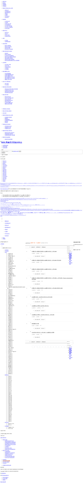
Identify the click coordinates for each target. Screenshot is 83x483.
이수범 (10, 361)
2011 (10, 390)
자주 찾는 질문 (8, 64)
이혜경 (10, 341)
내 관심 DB (7, 28)
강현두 (10, 337)
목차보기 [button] (42, 256)
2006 (10, 396)
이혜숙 (10, 309)
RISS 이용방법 (8, 45)
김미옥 (10, 332)
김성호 (10, 346)
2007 (10, 395)
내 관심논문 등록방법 (9, 55)
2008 (9, 394)
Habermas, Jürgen (12, 329)
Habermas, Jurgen (12, 351)
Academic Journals (8, 117)
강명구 (10, 306)
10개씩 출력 (69, 345)
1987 (9, 417)
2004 (10, 398)
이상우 (10, 335)
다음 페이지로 (63, 347)
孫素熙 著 (10, 340)
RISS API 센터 (5, 94)
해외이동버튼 (3, 481)
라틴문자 (4, 175)
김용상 (10, 327)
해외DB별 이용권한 (9, 133)
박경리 (10, 253)
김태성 (10, 342)
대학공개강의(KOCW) (9, 440)
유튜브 (4, 479)
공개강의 (7, 17)
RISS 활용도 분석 (6, 71)
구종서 (10, 368)
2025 (9, 377)
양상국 (10, 267)
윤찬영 (10, 301)
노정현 (10, 321)
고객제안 (7, 68)
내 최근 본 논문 (8, 23)
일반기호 (4, 178)
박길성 (10, 331)
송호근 (10, 254)
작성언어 (7, 422)
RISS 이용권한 (8, 54)
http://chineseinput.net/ (4, 188)
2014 (9, 389)
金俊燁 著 (10, 298)
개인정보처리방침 (6, 460)
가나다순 (7, 251)
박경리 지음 (11, 256)
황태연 (10, 315)
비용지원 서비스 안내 (9, 90)
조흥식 (10, 313)
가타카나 (4, 162)
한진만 (10, 311)
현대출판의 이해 (35, 323)
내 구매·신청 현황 (8, 26)
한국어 (11, 423)
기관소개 (4, 463)
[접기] (73, 247)
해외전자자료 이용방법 (9, 59)
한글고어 (4, 164)
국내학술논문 (7, 11)
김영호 (10, 345)
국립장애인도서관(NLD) (10, 452)
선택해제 (2, 243)
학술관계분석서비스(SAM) (10, 444)
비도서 (10, 428)
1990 (10, 414)
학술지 (6, 13)
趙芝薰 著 (10, 273)
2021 (9, 381)
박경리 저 (10, 284)
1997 (10, 406)
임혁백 (10, 318)
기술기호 (4, 172)
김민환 (10, 314)
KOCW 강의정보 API (9, 97)
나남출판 (11, 261)
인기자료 (7, 84)
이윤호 (10, 355)
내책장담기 (38, 341)
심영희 (10, 320)
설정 (4, 38)
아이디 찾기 (7, 34)
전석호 (10, 278)
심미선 (10, 372)
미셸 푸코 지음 (11, 275)
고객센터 (4, 4)
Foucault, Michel (12, 266)
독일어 (4, 168)
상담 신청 (7, 65)
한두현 (10, 303)
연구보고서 (7, 16)
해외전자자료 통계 (6, 137)
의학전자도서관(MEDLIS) (10, 449)
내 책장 (6, 22)
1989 (9, 415)
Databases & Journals (6, 124)
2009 (9, 393)
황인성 (10, 326)
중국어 (4, 163)
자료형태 (7, 426)
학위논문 (7, 10)
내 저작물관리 (8, 24)
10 (30, 331)
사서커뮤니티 (7, 445)
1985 (9, 420)
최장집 (10, 350)
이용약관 (4, 459)
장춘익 (10, 330)
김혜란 (10, 283)
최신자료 (7, 83)
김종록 (10, 279)
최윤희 (10, 362)
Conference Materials (9, 120)
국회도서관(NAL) (8, 455)
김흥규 (10, 291)
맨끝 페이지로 (65, 347)
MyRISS (4, 3)
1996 (10, 407)
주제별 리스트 (8, 128)
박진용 (10, 367)
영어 (9, 424)
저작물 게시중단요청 (7, 465)
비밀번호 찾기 (8, 36)
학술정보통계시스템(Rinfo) (10, 442)
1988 (9, 416)
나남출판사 (11, 274)
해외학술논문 (7, 12)
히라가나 (4, 160)
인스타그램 (5, 478)
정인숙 (10, 371)
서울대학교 (11, 305)
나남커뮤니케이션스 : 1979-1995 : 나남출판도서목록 (43, 332)
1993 (9, 411)
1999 (10, 404)
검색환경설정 (7, 41)
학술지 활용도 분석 (9, 75)
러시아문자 (5, 176)
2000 (10, 403)
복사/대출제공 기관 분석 (10, 77)
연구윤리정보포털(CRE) (10, 456)
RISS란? (6, 53)
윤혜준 (10, 373)
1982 (9, 421)
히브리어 (4, 169)
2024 (9, 378)
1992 (9, 412)
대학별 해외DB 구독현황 (10, 135)
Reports (6, 122)
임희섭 (10, 334)
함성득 (10, 285)
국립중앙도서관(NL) (9, 453)
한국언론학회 (11, 295)
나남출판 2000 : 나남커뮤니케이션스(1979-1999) (42, 297)
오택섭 (10, 290)
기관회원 (7, 446)
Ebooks (6, 118)
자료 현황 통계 (8, 73)
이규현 (10, 294)
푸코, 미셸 (11, 347)
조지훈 (10, 257)
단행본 (6, 14)
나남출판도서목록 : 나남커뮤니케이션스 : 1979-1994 (43, 314)
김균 (9, 352)
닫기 (1, 216)
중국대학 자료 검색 (9, 92)
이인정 (10, 353)
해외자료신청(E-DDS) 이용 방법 (11, 88)
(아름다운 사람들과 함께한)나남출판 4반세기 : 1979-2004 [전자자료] (46, 260)
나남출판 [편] (11, 268)
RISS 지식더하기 (8, 46)
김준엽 (10, 258)
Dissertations (7, 119)
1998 (10, 405)
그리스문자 (5, 165)
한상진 (10, 336)
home (4, 237)
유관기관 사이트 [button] (6, 450)
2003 (10, 399)
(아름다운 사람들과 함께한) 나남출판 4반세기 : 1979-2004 (44, 251)
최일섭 (10, 356)
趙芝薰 (10, 366)
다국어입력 (5, 147)
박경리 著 (10, 263)
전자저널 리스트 (8, 126)
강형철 (10, 319)
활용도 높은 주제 (8, 79)
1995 (10, 408)
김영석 (10, 262)
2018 (9, 385)
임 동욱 (33, 325)
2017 (9, 386)
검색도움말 (5, 146)
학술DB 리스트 (8, 127)
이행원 (10, 358)
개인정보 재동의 (6, 461)
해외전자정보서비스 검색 (8, 115)
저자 (6, 252)
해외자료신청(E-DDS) (7, 86)
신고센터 (7, 69)
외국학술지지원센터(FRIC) (10, 443)
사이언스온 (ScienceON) (9, 457)
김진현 (10, 293)
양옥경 (10, 299)
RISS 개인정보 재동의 (7, 110)
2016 (9, 387)
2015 (9, 388)
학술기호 (4, 171)
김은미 (10, 363)
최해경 (10, 325)
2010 (9, 391)
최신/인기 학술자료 (6, 81)
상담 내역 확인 (8, 66)
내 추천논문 (7, 21)
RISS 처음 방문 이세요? (7, 51)
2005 (10, 397)
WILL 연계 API (8, 99)
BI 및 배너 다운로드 (9, 49)
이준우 (10, 289)
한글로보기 (44, 341)
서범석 (10, 324)
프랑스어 (4, 166)
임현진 (10, 308)
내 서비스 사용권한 (9, 27)
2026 (9, 376)
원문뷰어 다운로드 (6, 108)
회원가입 (4, 1)
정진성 (10, 360)
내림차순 (68, 343)
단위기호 (4, 177)
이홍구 (10, 282)
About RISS (5, 43)
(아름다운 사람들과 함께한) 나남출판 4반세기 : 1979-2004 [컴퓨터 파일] (47, 288)
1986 (9, 419)
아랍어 (4, 181)
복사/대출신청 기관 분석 (10, 78)
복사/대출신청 (37, 256)
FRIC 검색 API (8, 101)
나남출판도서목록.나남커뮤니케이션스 (40, 305)
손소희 (10, 339)
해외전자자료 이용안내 (7, 130)
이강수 (10, 272)
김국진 (10, 310)
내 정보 (6, 40)
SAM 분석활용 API (8, 102)
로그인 (4, 2)
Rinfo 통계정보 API (9, 100)
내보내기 (32, 341)
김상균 (10, 280)
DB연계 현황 (7, 47)
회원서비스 (5, 30)
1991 (9, 413)
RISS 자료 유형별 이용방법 (10, 56)
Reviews (6, 121)
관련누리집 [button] (5, 439)
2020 (9, 382)
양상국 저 (10, 300)
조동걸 (10, 316)
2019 (9, 384)
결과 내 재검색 (5, 154)
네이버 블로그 (5, 477)
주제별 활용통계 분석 (9, 74)
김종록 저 (10, 304)
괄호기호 (4, 170)
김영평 (10, 277)
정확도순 (68, 341)
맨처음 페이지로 (33, 347)
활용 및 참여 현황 (8, 103)
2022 (10, 380)
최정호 (10, 259)
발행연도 (7, 374)
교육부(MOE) (7, 451)
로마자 (4, 179)
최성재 (10, 264)
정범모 (10, 296)
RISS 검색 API (8, 96)
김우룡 (10, 270)
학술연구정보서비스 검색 (8, 8)
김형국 (10, 269)
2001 (10, 402)
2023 (9, 379)
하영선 (10, 357)
